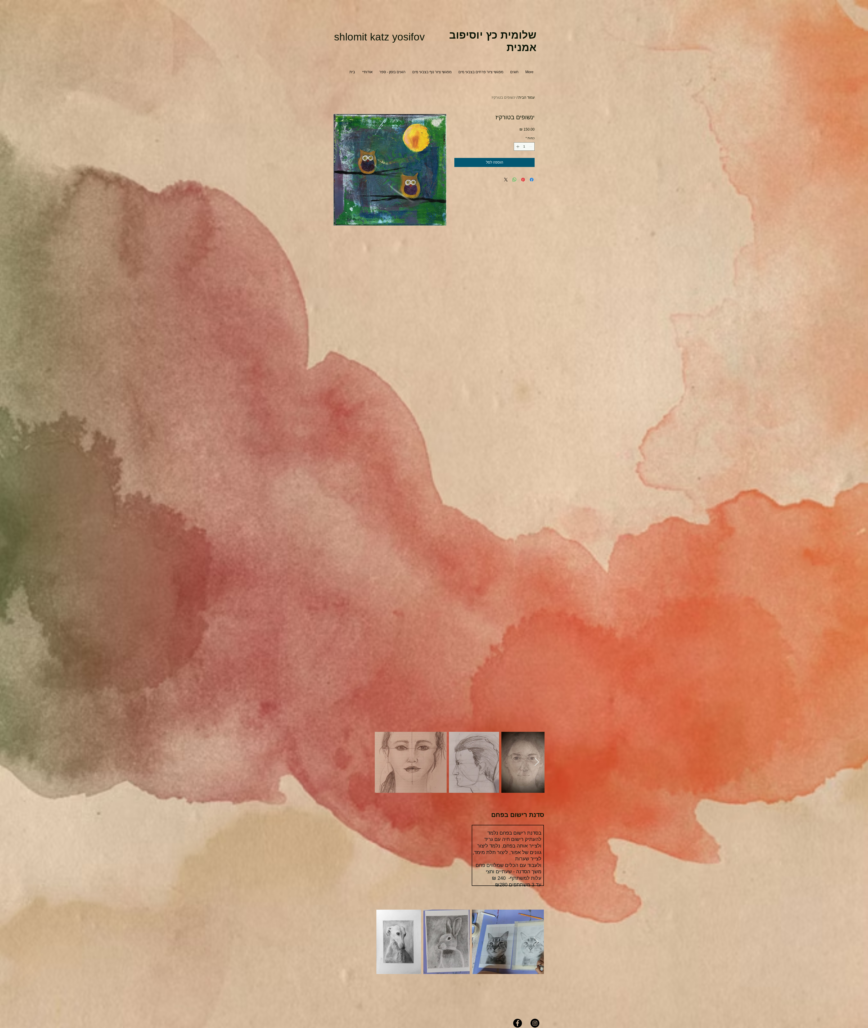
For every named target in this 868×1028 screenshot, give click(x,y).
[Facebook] (517, 1023)
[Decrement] (531, 146)
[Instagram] (535, 1023)
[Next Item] (536, 762)
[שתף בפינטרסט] (523, 179)
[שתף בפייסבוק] (531, 179)
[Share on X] (506, 179)
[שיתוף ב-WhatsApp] (514, 179)
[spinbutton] (524, 146)
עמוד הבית (526, 97)
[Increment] (517, 146)
